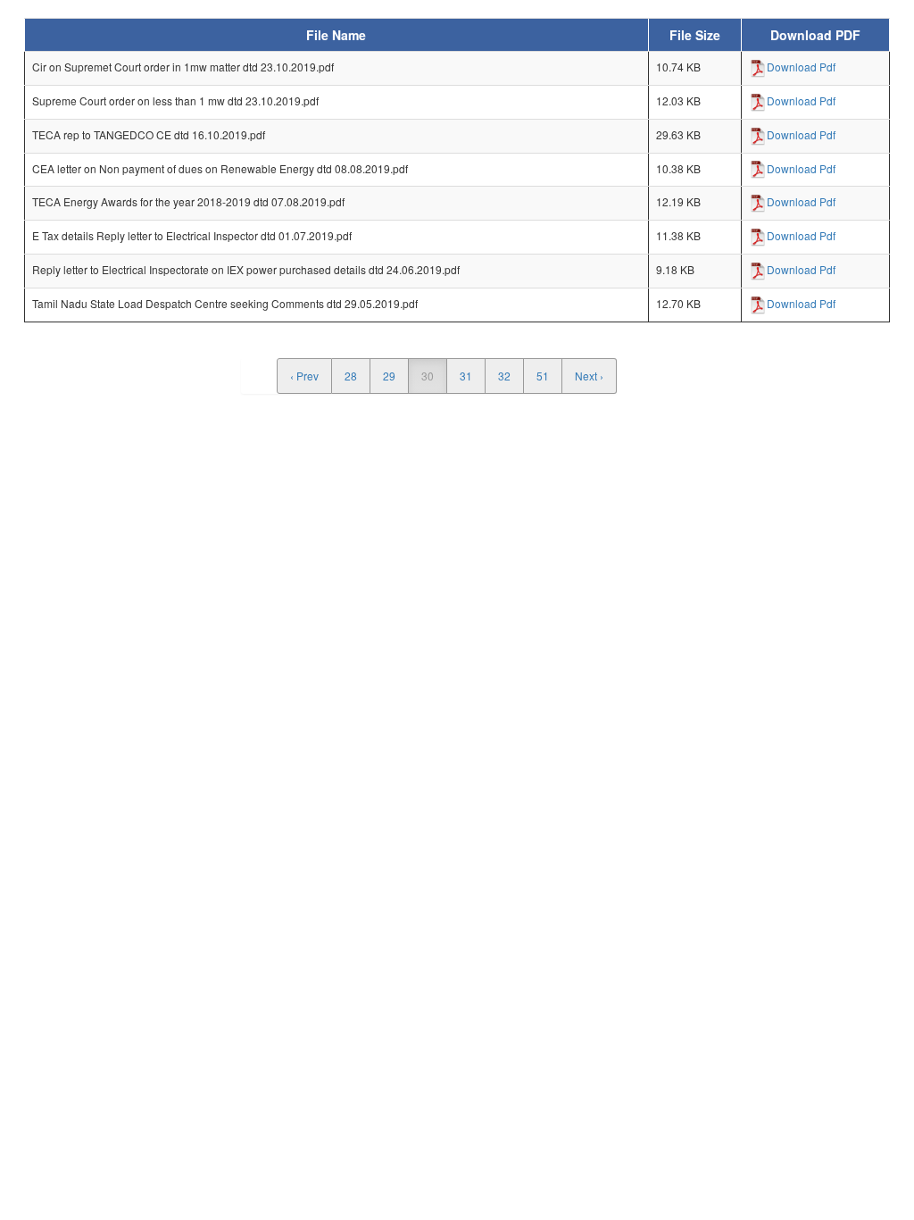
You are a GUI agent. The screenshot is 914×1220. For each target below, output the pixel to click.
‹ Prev (304, 375)
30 (427, 375)
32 (504, 375)
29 (389, 375)
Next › (589, 375)
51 (542, 375)
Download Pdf (801, 66)
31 (466, 375)
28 (351, 375)
